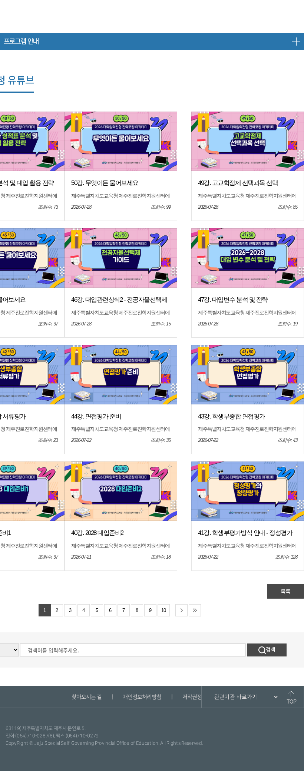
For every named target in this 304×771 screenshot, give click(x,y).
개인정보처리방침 (141, 697)
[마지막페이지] (195, 610)
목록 (285, 591)
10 (163, 610)
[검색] (267, 649)
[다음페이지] (181, 610)
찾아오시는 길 (86, 697)
